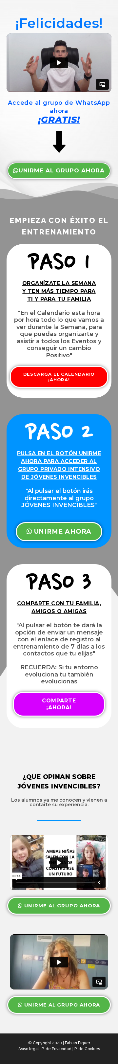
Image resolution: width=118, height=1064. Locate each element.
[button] (59, 171)
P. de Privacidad (56, 1049)
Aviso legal (28, 1049)
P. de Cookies (87, 1049)
